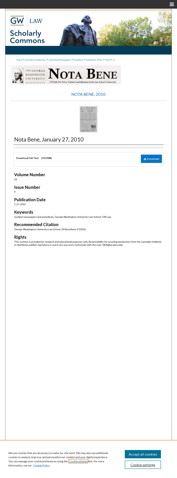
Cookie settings (78, 461)
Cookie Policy (41, 465)
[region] (88, 459)
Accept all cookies (143, 454)
